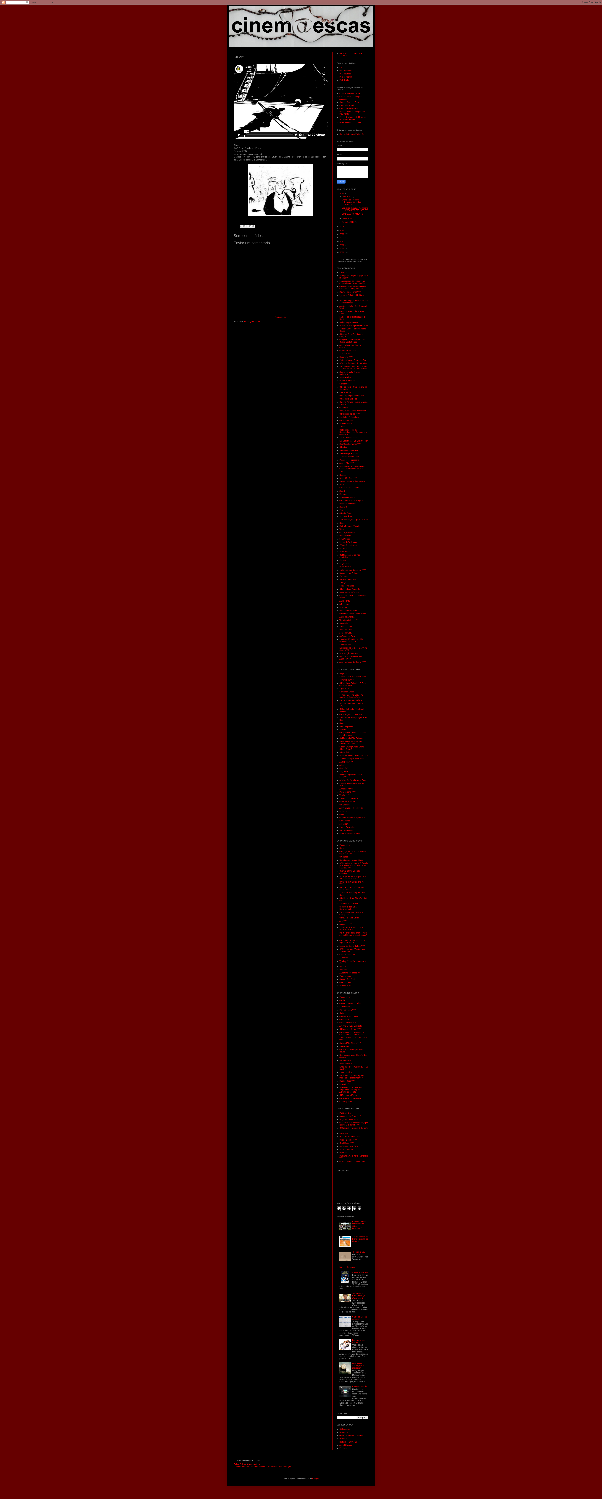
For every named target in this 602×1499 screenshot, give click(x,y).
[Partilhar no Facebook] (250, 226)
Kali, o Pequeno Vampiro (350, 526)
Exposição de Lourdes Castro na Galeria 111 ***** (353, 649)
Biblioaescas (344, 1429)
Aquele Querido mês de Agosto (352, 481)
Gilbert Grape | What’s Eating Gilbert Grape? (351, 748)
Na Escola (343, 970)
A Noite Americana (360, 1272)
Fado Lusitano (345, 423)
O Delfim (343, 447)
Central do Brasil (346, 692)
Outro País (343, 768)
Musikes (342, 1448)
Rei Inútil (343, 548)
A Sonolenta (344, 601)
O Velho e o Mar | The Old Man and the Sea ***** (352, 950)
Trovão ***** (344, 795)
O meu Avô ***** (346, 1019)
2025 (342, 227)
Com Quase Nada (347, 955)
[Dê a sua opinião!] (244, 226)
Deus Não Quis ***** (348, 478)
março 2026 (347, 218)
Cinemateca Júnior (347, 105)
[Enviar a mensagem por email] (241, 226)
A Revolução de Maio (348, 653)
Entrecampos (345, 976)
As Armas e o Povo (347, 636)
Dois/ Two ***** (345, 1064)
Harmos (342, 848)
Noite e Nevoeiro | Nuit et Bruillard (353, 325)
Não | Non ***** (345, 966)
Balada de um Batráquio (349, 573)
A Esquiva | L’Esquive (348, 453)
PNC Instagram (345, 77)
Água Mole (344, 689)
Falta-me (343, 494)
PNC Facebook (345, 70)
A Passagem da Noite (348, 450)
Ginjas (342, 1013)
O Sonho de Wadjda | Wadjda (352, 817)
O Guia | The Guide (347, 979)
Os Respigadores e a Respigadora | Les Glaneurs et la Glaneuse (353, 432)
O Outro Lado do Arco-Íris (350, 1003)
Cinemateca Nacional (348, 109)
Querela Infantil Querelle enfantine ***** (349, 872)
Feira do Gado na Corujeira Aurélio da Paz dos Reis (351, 696)
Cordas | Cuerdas (346, 1101)
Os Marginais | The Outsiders (351, 738)
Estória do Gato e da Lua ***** (352, 946)
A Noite (342, 427)
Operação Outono (347, 532)
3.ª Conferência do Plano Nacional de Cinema (360, 1239)
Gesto (341, 814)
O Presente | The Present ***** (352, 1098)
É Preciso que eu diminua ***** (352, 677)
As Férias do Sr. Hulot (348, 904)
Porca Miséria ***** (347, 792)
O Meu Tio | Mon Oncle (349, 918)
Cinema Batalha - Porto (349, 102)
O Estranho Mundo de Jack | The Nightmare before (353, 941)
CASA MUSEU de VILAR (349, 93)
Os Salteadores (346, 420)
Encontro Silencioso (347, 580)
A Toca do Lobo (346, 830)
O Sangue (343, 407)
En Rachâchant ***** (348, 392)
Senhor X (343, 507)
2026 (342, 193)
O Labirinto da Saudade (349, 589)
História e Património (348, 1442)
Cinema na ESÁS (359, 1387)
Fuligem (342, 560)
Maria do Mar (345, 567)
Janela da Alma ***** (348, 438)
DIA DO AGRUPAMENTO (352, 214)
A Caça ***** (344, 354)
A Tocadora (344, 604)
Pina (341, 510)
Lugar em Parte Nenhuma (350, 833)
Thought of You (358, 1252)
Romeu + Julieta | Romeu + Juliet (353, 756)
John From (344, 824)
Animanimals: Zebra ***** (350, 1116)
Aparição (343, 583)
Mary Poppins (345, 1060)
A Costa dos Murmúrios (349, 457)
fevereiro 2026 (348, 222)
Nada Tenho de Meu (348, 611)
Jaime (342, 765)
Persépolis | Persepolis (349, 460)
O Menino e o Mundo (348, 1095)
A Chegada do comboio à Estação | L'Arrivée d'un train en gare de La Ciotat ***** (353, 865)
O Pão (342, 1000)
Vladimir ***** (345, 986)
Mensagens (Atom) (252, 322)
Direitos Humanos (347, 1267)
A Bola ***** (344, 958)
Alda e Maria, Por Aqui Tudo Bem (353, 520)
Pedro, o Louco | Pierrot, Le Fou (352, 360)
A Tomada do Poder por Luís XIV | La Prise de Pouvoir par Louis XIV (353, 368)
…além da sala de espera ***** (352, 570)
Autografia (343, 623)
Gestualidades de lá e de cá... (352, 1435)
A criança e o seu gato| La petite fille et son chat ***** (353, 877)
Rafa (341, 523)
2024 (342, 230)
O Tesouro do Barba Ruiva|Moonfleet (347, 908)
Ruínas (342, 475)
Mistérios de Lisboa (347, 504)
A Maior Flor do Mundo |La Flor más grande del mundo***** (352, 1076)
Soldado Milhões (346, 586)
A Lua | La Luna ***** (348, 1149)
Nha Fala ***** (345, 630)
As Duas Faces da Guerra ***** (352, 662)
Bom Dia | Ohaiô (346, 726)
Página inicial (280, 317)
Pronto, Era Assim (346, 827)
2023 (342, 234)
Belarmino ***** (346, 357)
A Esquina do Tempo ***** (350, 973)
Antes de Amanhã (346, 617)
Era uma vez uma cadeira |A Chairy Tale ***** (351, 913)
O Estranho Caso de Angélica (351, 501)
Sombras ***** (345, 645)
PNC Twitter (344, 80)
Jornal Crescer (345, 1445)
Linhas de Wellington (348, 542)
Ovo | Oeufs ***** (346, 1143)
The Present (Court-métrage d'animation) (358, 1295)
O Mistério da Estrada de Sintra (352, 614)
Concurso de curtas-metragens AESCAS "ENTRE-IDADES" (355, 209)
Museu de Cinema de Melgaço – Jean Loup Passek (353, 118)
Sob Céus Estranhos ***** (350, 444)
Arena (342, 472)
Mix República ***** (347, 1010)
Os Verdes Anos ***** (348, 351)
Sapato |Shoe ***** (347, 1081)
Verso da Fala (345, 552)
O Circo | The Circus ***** (350, 1043)
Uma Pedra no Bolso (348, 399)
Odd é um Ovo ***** (347, 1023)
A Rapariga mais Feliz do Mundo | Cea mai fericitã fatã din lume (353, 467)
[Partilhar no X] (247, 226)
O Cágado (343, 857)
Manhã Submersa (347, 381)
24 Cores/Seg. (345, 633)
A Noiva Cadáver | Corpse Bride (353, 780)
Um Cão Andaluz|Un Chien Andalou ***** (350, 657)
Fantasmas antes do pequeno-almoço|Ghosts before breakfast (352, 282)
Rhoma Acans (345, 536)
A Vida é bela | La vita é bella (351, 759)
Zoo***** (343, 921)
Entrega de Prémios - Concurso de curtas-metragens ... (351, 202)
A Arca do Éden (345, 516)
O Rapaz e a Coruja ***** (350, 1029)
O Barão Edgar (345, 513)
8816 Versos (344, 539)
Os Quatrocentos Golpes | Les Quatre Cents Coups (352, 341)
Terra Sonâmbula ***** (349, 620)
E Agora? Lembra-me (348, 545)
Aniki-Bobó (344, 1046)
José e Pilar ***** (346, 463)
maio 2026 (347, 196)
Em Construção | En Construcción (353, 441)
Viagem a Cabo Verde (348, 798)
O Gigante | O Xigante (348, 1016)
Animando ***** (346, 924)
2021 (342, 241)
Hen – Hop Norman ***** (349, 1137)
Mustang (343, 607)
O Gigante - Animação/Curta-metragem (359, 1365)
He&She (343, 1439)
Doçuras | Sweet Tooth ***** (351, 1119)
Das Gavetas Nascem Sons (351, 860)
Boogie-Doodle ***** (348, 1140)
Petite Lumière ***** (347, 1072)
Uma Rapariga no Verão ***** (351, 396)
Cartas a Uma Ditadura (349, 488)
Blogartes (343, 1432)
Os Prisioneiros (345, 982)
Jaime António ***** (347, 377)
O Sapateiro (344, 805)
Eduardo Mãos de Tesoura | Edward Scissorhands (351, 742)
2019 (342, 249)
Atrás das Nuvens (346, 789)
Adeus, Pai (344, 752)
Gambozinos (344, 821)
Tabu (341, 529)
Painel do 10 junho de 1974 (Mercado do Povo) (351, 640)
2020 (342, 245)
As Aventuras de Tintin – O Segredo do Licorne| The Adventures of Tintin (350, 1089)
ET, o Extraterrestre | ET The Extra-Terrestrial (351, 928)
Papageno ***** (346, 1133)
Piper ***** (343, 1153)
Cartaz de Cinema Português (351, 134)
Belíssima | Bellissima (348, 322)
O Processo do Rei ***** (349, 414)
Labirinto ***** (345, 1007)
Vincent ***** (344, 729)
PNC (341, 67)
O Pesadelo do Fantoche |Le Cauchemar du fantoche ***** (351, 1033)
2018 (342, 252)
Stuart (342, 491)
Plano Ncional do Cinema (350, 123)
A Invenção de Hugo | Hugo (351, 808)
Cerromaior (344, 384)
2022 (342, 238)
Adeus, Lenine (345, 627)
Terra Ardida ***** (346, 680)
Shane (342, 723)
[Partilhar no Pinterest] (253, 226)
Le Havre (343, 811)
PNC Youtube (345, 74)
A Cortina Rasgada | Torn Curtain (353, 363)
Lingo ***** (344, 564)
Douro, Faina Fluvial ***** (350, 292)
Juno (341, 485)
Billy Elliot (343, 772)
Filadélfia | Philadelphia (349, 417)
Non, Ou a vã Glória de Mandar (352, 411)
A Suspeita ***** (346, 762)
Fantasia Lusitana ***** (349, 497)
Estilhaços (343, 576)
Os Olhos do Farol (347, 801)
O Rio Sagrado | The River (350, 714)
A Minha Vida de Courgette (350, 1026)
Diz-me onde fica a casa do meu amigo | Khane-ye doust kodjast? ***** (353, 935)
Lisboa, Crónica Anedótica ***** (352, 700)
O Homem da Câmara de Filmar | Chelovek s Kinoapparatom (353, 287)
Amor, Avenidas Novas (349, 592)
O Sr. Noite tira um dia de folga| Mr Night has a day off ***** (353, 1123)
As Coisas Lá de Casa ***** (351, 1146)
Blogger (315, 1479)
